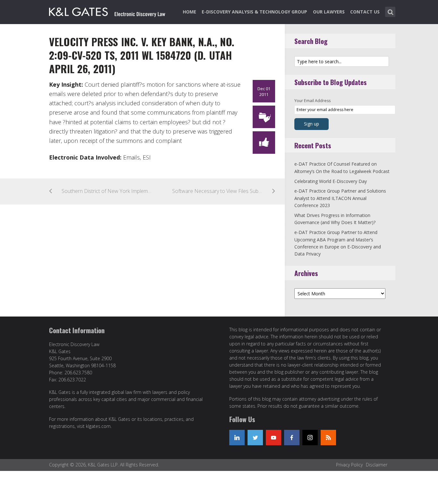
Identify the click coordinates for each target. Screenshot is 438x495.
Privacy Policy (349, 465)
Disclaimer (376, 465)
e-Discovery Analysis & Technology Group (254, 12)
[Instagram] (310, 437)
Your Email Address (312, 100)
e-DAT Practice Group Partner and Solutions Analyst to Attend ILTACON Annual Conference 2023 (340, 198)
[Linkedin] (237, 437)
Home (189, 12)
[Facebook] (291, 437)
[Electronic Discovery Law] (107, 10)
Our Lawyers (329, 12)
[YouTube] (273, 437)
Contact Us (365, 12)
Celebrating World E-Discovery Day (330, 181)
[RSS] (328, 437)
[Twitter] (255, 437)
